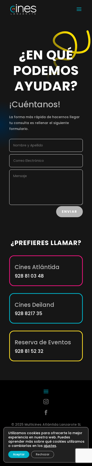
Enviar (69, 211)
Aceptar (19, 454)
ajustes (50, 446)
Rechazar (42, 454)
